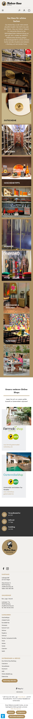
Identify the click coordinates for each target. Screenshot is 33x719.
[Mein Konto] (24, 10)
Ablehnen (11, 712)
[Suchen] (19, 10)
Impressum (4, 668)
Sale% (3, 651)
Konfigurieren (21, 712)
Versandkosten (5, 666)
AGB (3, 671)
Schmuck (4, 635)
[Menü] (4, 10)
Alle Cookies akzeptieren (17, 716)
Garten (3, 646)
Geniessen (4, 625)
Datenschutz (5, 676)
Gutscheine (5, 663)
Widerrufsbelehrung (7, 674)
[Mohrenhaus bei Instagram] (7, 568)
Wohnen (4, 630)
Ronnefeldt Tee (5, 622)
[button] (3, 716)
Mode (3, 640)
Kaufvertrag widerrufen (9, 680)
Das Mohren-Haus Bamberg (9, 661)
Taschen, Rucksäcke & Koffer (9, 638)
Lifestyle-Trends (6, 620)
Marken (4, 643)
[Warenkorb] (29, 10)
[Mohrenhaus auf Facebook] (3, 568)
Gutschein (4, 648)
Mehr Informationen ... (16, 709)
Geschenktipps (5, 617)
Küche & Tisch (5, 628)
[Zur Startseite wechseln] (16, 3)
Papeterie (4, 633)
